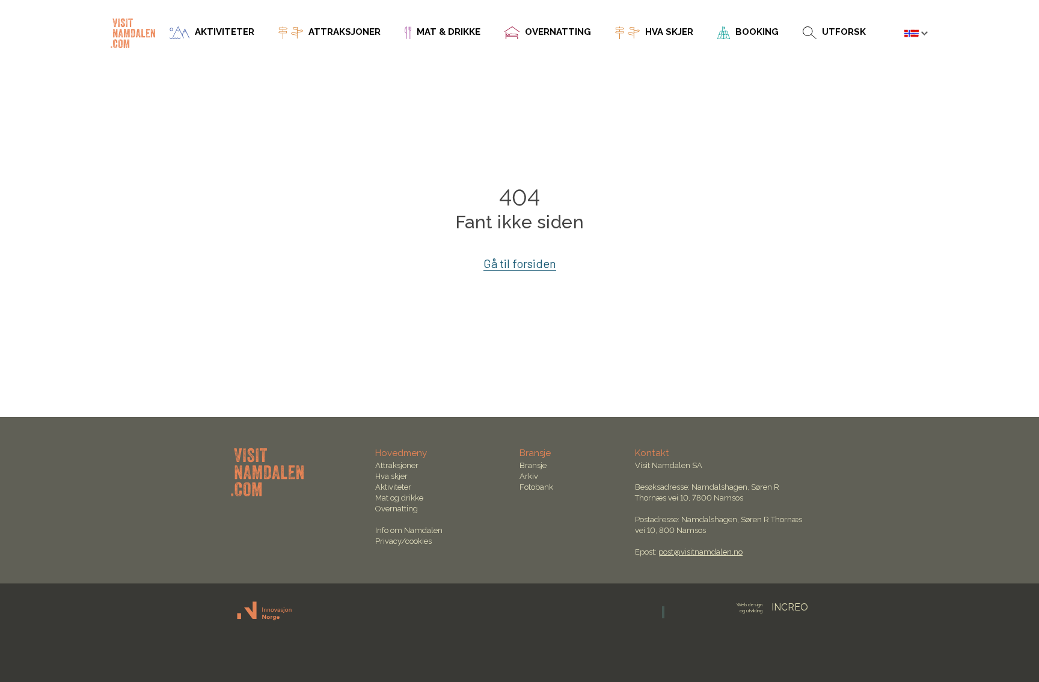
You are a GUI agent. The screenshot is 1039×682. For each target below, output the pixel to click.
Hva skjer (391, 476)
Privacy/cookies (403, 541)
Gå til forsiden (519, 263)
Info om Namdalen (409, 530)
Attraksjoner (396, 465)
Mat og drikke (399, 497)
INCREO (772, 607)
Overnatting (396, 508)
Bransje (533, 465)
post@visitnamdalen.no (700, 551)
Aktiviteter (393, 487)
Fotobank (536, 487)
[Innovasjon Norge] (265, 618)
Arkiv (529, 476)
